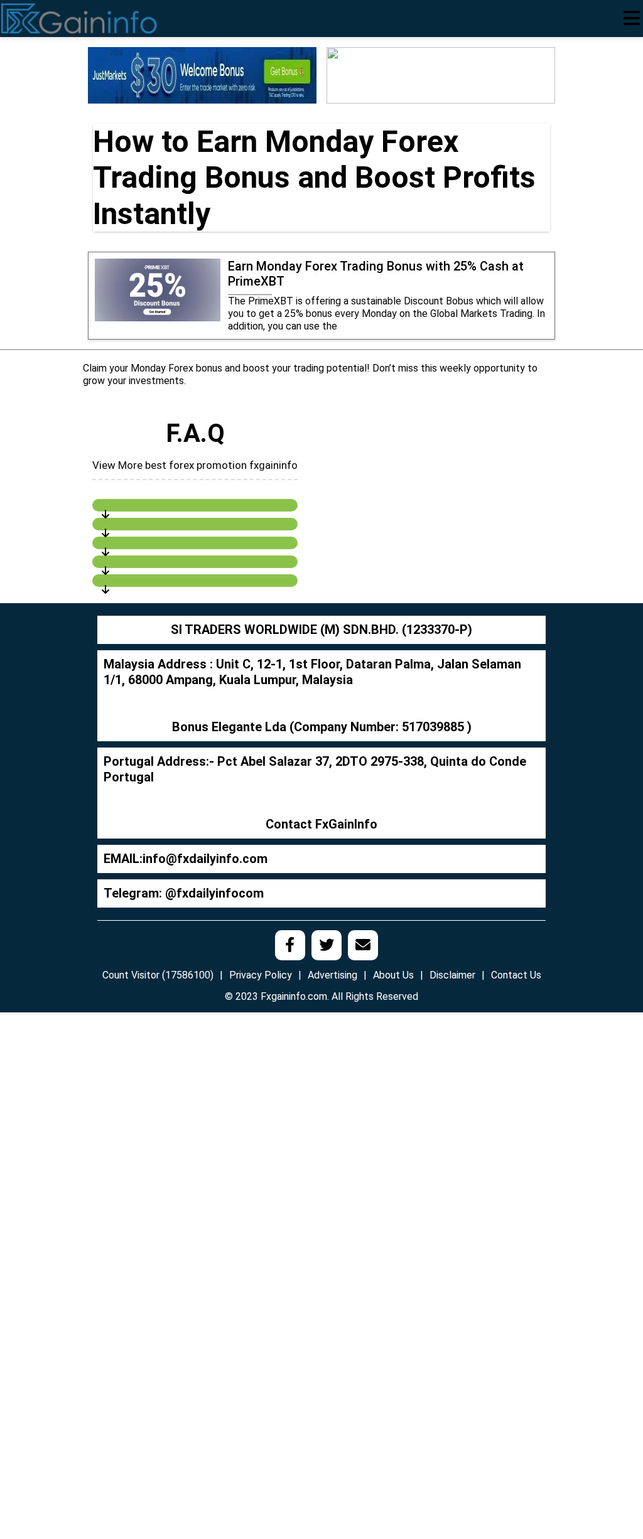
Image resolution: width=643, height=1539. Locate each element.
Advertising (332, 975)
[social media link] (290, 945)
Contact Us (516, 975)
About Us (393, 975)
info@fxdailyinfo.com (205, 858)
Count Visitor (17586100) (157, 975)
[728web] (441, 74)
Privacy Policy (260, 975)
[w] (202, 74)
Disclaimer (452, 975)
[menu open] (631, 18)
